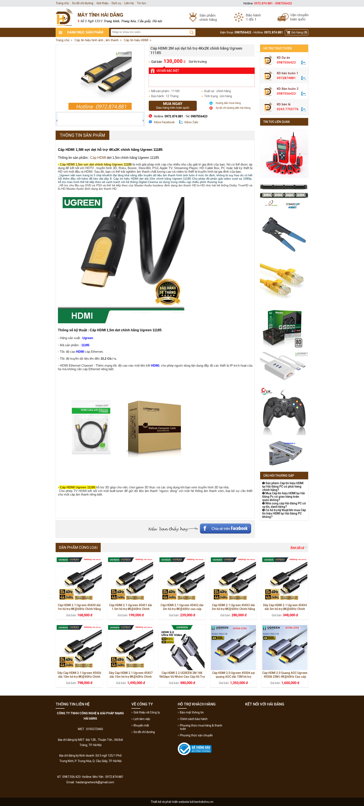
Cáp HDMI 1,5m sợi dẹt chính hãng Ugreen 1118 (95, 164)
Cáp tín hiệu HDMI (136, 40)
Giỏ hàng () (299, 32)
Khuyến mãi (141, 725)
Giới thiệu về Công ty (147, 712)
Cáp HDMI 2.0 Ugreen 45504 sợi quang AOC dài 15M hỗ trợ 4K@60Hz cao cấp (233, 676)
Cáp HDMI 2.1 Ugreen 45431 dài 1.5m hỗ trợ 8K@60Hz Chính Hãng (130, 608)
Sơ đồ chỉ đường (144, 732)
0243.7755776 (287, 109)
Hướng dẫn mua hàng (228, 103)
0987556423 (286, 62)
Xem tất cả (297, 547)
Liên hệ (129, 3)
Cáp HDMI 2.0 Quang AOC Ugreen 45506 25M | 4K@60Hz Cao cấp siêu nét (284, 676)
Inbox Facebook (164, 122)
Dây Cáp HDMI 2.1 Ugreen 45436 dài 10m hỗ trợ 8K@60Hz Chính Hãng (79, 676)
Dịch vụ (116, 3)
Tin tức (141, 3)
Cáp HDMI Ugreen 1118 (77, 487)
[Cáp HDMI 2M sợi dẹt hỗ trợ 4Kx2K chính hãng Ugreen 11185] (100, 78)
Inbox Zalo (191, 122)
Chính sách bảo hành (193, 719)
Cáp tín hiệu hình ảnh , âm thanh (97, 40)
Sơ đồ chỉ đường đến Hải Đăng (233, 107)
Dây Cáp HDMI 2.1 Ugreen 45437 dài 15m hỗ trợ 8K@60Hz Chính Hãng (131, 676)
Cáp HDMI (98, 157)
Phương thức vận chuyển (196, 735)
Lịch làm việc (142, 719)
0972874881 (286, 78)
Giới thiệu (102, 3)
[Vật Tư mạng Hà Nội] (182, 17)
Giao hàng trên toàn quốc (172, 105)
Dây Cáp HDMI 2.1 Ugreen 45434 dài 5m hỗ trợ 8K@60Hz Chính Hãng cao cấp (285, 608)
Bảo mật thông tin (192, 712)
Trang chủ (62, 40)
